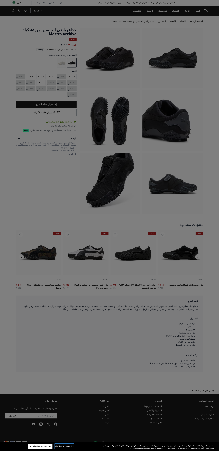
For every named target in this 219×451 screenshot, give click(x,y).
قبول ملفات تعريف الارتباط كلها (40, 446)
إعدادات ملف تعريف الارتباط (64, 446)
